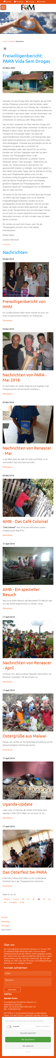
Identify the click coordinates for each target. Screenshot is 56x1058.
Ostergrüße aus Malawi (24, 735)
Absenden (12, 990)
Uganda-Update (18, 804)
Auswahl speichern (28, 1033)
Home (5, 41)
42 (33, 899)
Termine (4, 917)
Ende (22, 902)
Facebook (19, 2)
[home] (28, 8)
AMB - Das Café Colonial (25, 521)
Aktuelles (11, 41)
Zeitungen (5, 926)
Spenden (42, 2)
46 (5, 902)
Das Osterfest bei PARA (25, 872)
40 (23, 899)
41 (28, 899)
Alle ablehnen (28, 1046)
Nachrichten (6, 930)
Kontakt (8, 2)
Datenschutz (28, 1051)
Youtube (31, 2)
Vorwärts (13, 902)
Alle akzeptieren (28, 1039)
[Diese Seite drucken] (5, 49)
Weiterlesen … (8, 320)
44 (44, 899)
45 (49, 899)
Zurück (7, 244)
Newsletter (5, 922)
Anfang (7, 899)
